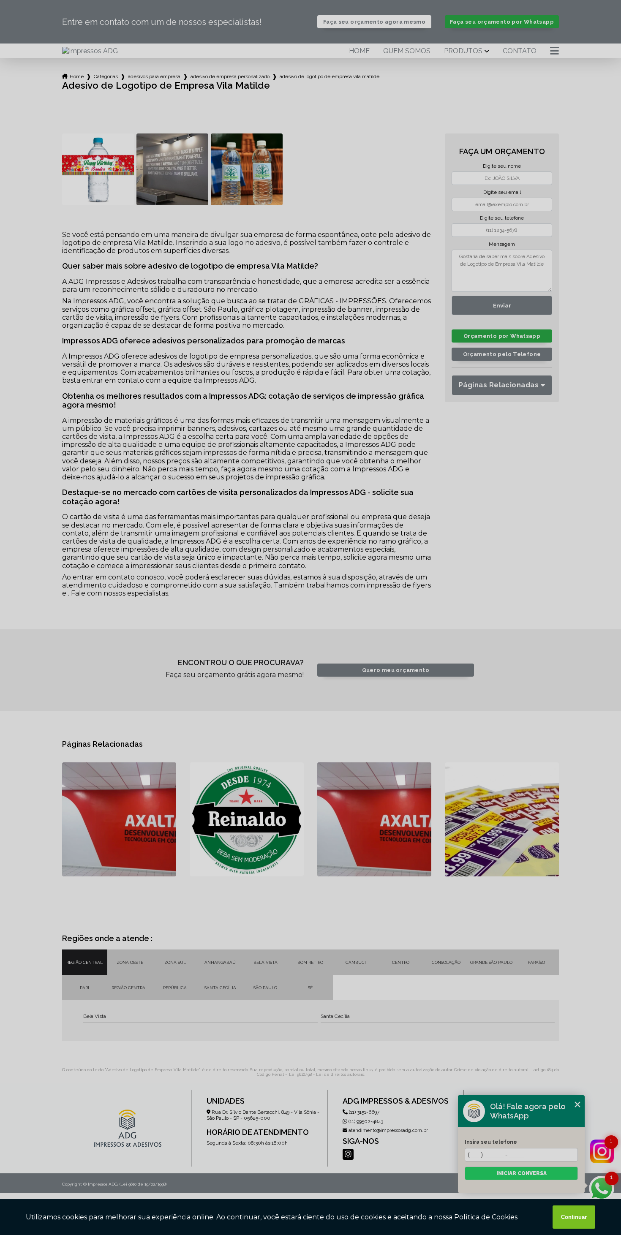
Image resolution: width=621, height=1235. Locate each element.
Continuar (574, 1217)
